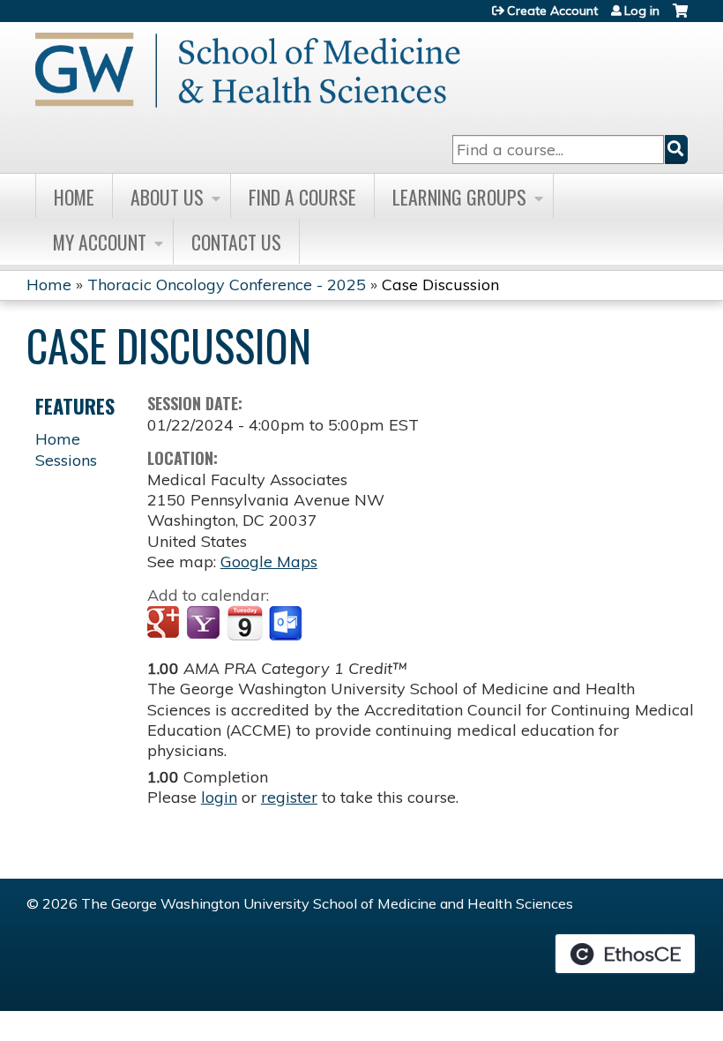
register (289, 797)
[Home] (247, 70)
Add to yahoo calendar (205, 623)
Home (74, 197)
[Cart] (680, 17)
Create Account (552, 10)
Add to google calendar (165, 623)
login (219, 797)
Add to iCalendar (245, 622)
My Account (99, 242)
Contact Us (236, 242)
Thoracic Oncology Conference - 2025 (226, 284)
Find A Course (302, 197)
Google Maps (268, 561)
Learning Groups (459, 197)
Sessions (66, 460)
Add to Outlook (287, 623)
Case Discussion (440, 284)
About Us (167, 197)
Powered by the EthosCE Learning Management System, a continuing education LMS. (625, 953)
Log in (642, 10)
